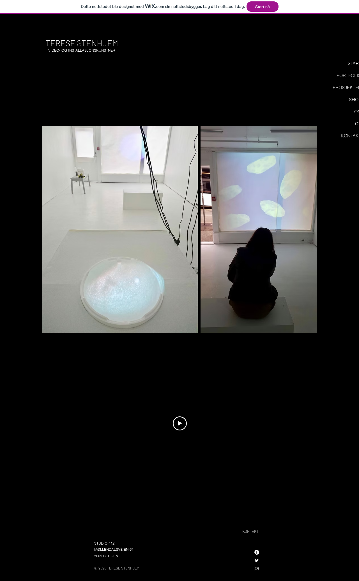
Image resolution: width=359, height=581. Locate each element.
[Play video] (180, 423)
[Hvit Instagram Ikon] (256, 568)
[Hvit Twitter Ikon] (256, 560)
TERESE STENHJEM (81, 43)
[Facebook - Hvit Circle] (256, 552)
